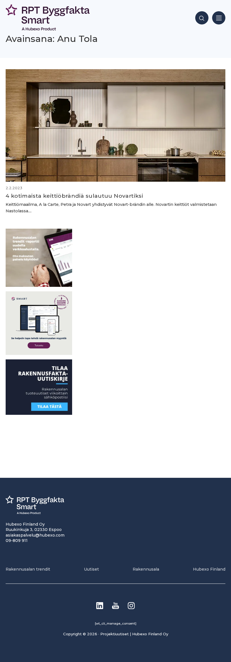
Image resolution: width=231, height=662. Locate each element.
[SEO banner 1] (39, 353)
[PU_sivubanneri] (39, 285)
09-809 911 (17, 540)
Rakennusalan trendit (28, 569)
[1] (39, 413)
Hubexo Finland (209, 569)
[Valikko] (218, 17)
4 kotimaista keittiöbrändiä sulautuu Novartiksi (74, 195)
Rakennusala (146, 569)
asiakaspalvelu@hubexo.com (35, 535)
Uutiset (91, 569)
